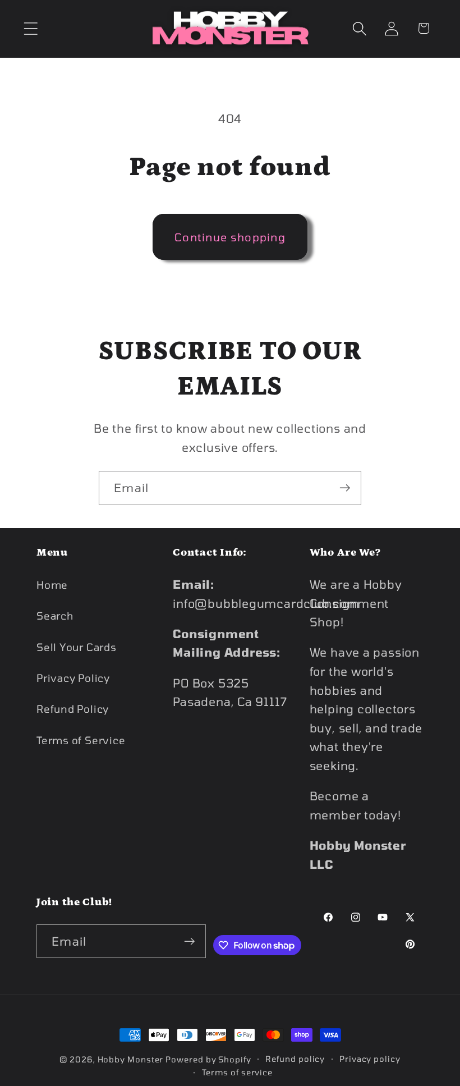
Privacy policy (370, 1059)
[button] (31, 28)
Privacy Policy (73, 678)
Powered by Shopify (208, 1059)
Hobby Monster (131, 1059)
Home (52, 585)
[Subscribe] (345, 488)
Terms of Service (80, 740)
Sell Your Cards (76, 647)
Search (54, 616)
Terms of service (237, 1072)
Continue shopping (230, 237)
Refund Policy (72, 709)
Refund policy (295, 1059)
